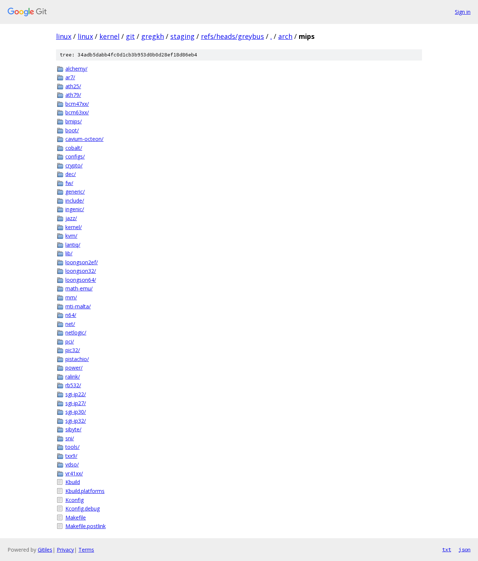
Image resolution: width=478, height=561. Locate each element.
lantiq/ (72, 244)
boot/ (72, 130)
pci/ (69, 341)
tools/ (72, 446)
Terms (86, 549)
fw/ (69, 183)
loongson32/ (80, 270)
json (465, 549)
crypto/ (74, 165)
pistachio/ (77, 359)
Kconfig (74, 499)
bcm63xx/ (77, 112)
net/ (70, 323)
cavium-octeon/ (84, 138)
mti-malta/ (78, 306)
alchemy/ (76, 68)
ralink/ (72, 376)
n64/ (70, 314)
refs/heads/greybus (232, 36)
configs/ (75, 156)
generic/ (75, 191)
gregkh (152, 36)
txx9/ (71, 455)
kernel (109, 36)
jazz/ (71, 218)
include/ (74, 200)
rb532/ (73, 385)
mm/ (71, 297)
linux (63, 36)
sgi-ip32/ (75, 420)
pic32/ (72, 350)
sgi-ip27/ (75, 403)
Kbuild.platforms (85, 490)
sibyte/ (73, 429)
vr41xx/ (74, 473)
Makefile (75, 517)
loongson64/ (80, 279)
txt (446, 549)
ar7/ (70, 77)
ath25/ (73, 86)
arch (285, 36)
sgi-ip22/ (75, 394)
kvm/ (71, 235)
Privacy (65, 549)
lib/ (68, 253)
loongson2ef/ (81, 262)
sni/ (69, 438)
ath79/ (73, 94)
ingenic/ (74, 209)
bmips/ (73, 121)
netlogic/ (75, 332)
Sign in (463, 11)
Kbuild (72, 482)
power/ (74, 367)
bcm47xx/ (77, 103)
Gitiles (45, 549)
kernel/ (73, 227)
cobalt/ (73, 147)
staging (182, 36)
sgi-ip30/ (75, 411)
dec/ (70, 174)
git (130, 36)
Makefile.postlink (85, 526)
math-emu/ (79, 288)
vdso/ (72, 464)
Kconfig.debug (82, 508)
